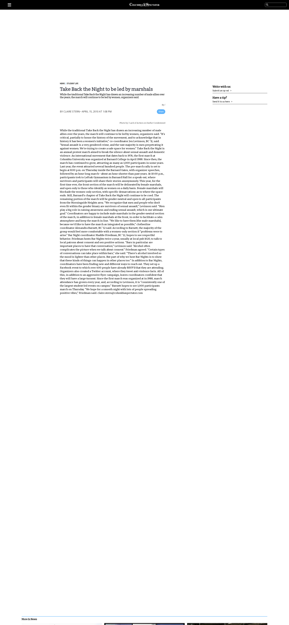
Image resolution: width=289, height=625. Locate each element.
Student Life (72, 83)
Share (161, 111)
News (62, 83)
